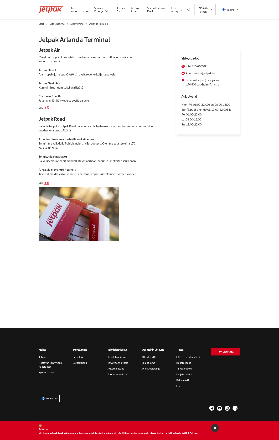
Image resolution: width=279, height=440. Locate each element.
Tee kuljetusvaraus (80, 9)
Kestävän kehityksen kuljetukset (50, 364)
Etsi (178, 385)
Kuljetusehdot (184, 374)
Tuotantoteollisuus (118, 374)
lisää (46, 107)
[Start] (51, 9)
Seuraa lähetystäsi (101, 9)
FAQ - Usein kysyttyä (188, 356)
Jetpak (42, 356)
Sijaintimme (148, 362)
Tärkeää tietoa (184, 368)
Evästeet (194, 433)
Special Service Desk (156, 9)
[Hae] (189, 9)
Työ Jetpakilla (46, 372)
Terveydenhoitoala (118, 362)
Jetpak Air (121, 9)
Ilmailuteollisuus (117, 356)
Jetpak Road (135, 9)
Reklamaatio (183, 380)
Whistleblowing (151, 368)
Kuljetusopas (183, 362)
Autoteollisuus (116, 368)
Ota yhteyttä (176, 9)
